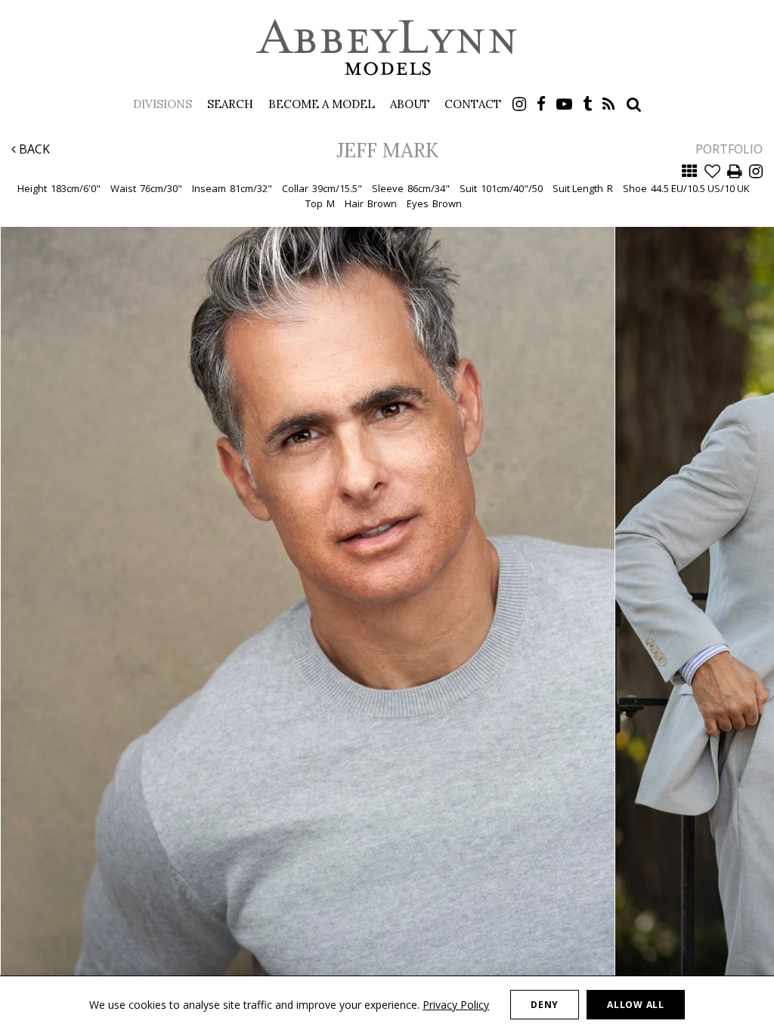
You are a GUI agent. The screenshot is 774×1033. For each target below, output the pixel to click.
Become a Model (321, 104)
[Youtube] (564, 104)
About (409, 104)
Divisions (162, 104)
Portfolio (729, 149)
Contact (472, 104)
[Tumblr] (587, 104)
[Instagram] (519, 104)
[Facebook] (541, 104)
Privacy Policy (456, 1004)
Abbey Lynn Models (387, 47)
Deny (545, 1004)
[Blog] (608, 104)
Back (33, 149)
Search (230, 104)
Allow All (635, 1004)
